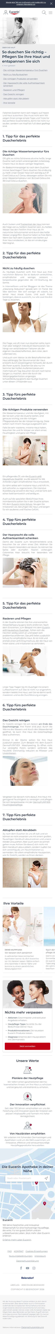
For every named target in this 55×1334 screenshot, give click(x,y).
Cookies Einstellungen (37, 1251)
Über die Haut (8, 48)
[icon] (46, 1178)
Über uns (15, 1285)
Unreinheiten (9, 753)
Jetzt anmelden (27, 1046)
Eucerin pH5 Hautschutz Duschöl (22, 477)
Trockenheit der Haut (31, 224)
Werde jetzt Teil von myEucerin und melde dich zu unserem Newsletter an (26, 3)
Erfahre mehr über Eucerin (17, 1239)
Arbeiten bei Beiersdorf (32, 1285)
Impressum (40, 1256)
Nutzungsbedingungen (20, 1256)
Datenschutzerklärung (27, 1261)
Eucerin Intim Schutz (22, 504)
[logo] (14, 13)
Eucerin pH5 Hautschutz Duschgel (26, 628)
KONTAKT (18, 1251)
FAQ (9, 1251)
